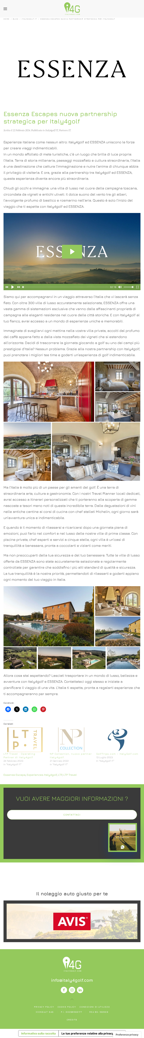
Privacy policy (44, 1007)
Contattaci (72, 814)
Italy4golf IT (51, 130)
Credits (72, 1019)
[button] (5, 9)
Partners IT (65, 130)
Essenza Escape (14, 774)
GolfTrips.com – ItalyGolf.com (117, 753)
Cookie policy (67, 1007)
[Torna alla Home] (72, 9)
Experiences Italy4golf (42, 774)
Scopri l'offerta (72, 921)
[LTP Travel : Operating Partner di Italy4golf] (25, 739)
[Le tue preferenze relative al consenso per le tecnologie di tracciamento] (127, 1034)
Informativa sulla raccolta (38, 1033)
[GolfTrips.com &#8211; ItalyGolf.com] (117, 739)
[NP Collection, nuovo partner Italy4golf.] (71, 739)
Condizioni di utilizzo (95, 1007)
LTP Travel (70, 774)
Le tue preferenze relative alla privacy (87, 1033)
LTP (60, 774)
